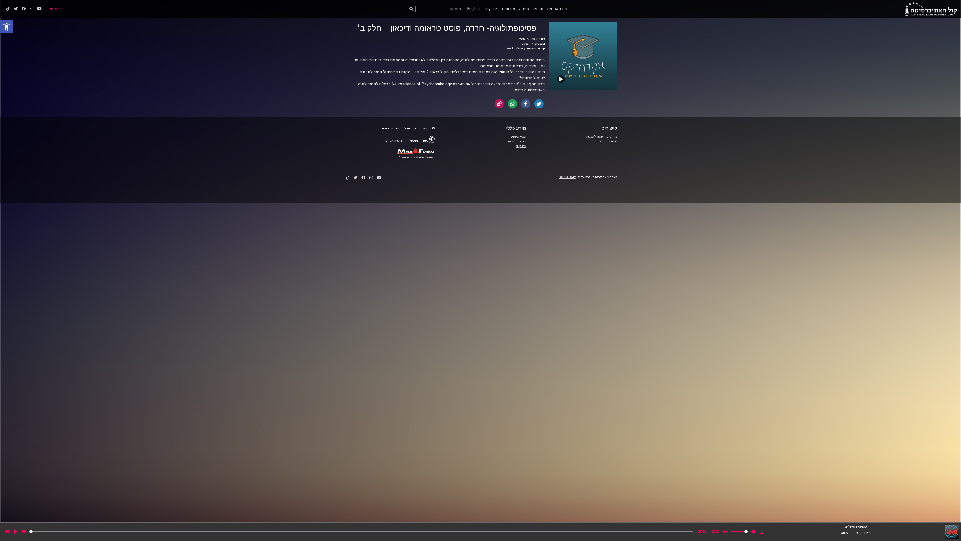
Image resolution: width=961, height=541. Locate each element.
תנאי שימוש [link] (518, 136)
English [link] (473, 9)
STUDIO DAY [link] (567, 177)
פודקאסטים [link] (557, 9)
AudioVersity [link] (516, 48)
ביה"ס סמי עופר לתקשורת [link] (600, 136)
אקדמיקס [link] (527, 43)
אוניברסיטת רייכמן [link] (605, 141)
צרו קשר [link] (491, 9)
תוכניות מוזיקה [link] (531, 9)
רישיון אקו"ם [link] (393, 140)
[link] (6, 26)
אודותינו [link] (508, 9)
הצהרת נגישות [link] (517, 141)
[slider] (361, 531)
